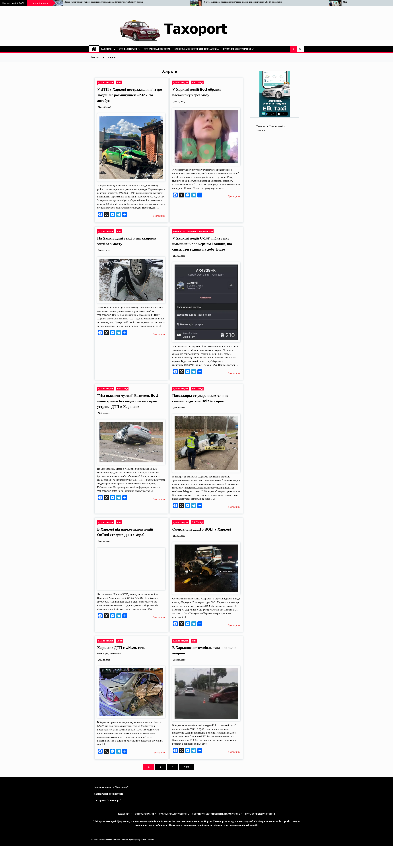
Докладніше (159, 215)
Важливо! (106, 49)
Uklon (120, 640)
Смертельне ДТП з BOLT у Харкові (201, 529)
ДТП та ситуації (128, 49)
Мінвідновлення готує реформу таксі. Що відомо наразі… (175, 2)
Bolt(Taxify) (197, 82)
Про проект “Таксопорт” (107, 800)
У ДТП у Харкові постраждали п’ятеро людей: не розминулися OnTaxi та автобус (47, 2)
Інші (119, 82)
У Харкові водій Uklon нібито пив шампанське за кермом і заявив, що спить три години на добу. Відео (202, 243)
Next (186, 766)
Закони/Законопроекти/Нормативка (197, 49)
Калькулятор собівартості (108, 793)
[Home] (94, 49)
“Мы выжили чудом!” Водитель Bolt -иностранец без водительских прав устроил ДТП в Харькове (127, 401)
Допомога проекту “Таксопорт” (111, 787)
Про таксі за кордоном (157, 49)
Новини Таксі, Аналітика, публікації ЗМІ (193, 231)
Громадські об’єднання (237, 49)
